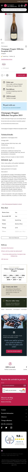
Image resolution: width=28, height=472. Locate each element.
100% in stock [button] (10, 96)
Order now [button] (9, 82)
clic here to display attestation (15, 452)
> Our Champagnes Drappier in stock (11, 204)
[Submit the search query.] (3, 10)
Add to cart (21, 75)
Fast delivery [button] (10, 89)
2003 (6, 275)
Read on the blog (6, 401)
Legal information (11, 455)
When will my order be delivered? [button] (11, 251)
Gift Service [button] (4, 259)
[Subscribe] (25, 385)
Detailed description (6, 59)
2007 (9, 277)
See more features (14, 237)
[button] (14, 56)
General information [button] (7, 248)
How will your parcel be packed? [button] (12, 107)
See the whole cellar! (14, 351)
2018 (9, 279)
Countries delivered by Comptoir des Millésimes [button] (14, 255)
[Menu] (2, 5)
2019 (15, 279)
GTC (17, 455)
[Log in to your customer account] (22, 6)
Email (2, 382)
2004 (12, 275)
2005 (18, 275)
